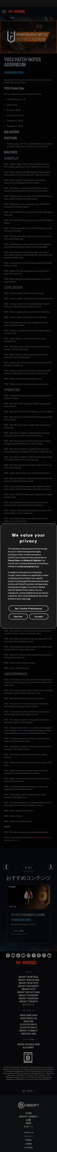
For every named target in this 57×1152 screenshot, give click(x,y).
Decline (18, 616)
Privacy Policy (14, 560)
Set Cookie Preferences (28, 608)
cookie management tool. (28, 566)
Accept (39, 616)
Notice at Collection (32, 560)
